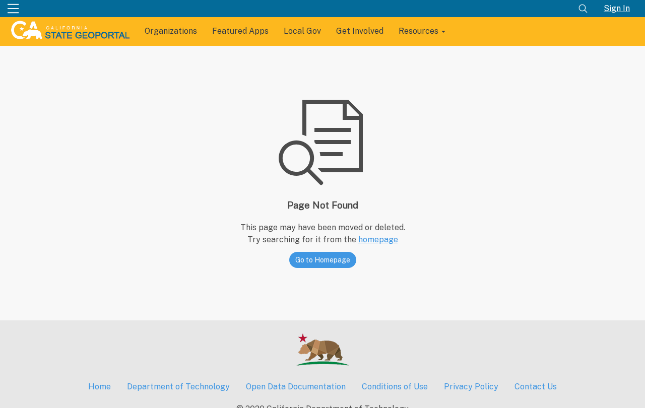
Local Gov (302, 31)
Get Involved (359, 31)
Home (99, 386)
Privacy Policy (471, 386)
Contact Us (535, 386)
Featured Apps (240, 31)
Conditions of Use (395, 386)
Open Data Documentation (296, 386)
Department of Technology (178, 386)
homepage (378, 239)
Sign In (617, 8)
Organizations (171, 31)
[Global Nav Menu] (13, 8)
